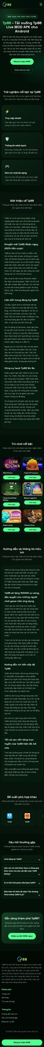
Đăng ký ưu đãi (8, 1021)
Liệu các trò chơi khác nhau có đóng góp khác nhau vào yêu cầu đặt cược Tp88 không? (21, 871)
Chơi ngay (11, 477)
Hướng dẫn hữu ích (9, 1014)
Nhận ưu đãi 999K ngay (21, 936)
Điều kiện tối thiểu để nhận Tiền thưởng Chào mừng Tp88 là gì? (21, 893)
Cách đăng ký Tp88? (13, 859)
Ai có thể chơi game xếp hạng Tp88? (20, 883)
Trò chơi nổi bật (8, 1001)
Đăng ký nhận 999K (22, 62)
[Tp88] (7, 4)
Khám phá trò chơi (22, 70)
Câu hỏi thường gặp (10, 1018)
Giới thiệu (5, 998)
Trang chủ (6, 994)
